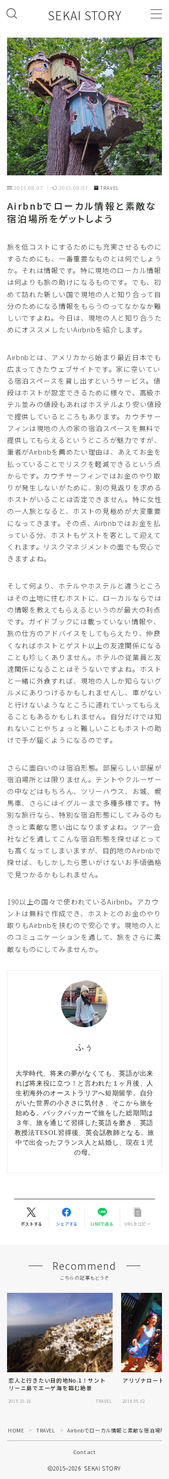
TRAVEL (109, 188)
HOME (16, 1430)
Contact (84, 1451)
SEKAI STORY (85, 15)
